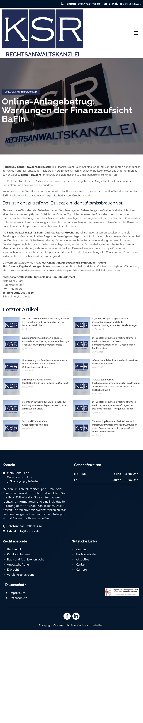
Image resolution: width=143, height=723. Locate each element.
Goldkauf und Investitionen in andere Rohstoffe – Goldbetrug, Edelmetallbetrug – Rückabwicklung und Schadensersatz (45, 341)
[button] (136, 33)
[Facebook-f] (67, 616)
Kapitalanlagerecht (26, 92)
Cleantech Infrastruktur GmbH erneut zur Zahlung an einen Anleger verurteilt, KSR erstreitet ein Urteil (44, 405)
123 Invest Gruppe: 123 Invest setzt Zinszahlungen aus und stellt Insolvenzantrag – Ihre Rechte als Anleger (114, 322)
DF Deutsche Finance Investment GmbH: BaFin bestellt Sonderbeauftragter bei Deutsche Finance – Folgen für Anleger (114, 405)
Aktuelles (10, 92)
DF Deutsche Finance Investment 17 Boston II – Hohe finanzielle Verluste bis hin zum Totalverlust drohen (45, 322)
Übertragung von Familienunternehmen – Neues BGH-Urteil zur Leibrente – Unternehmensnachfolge (44, 363)
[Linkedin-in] (76, 616)
